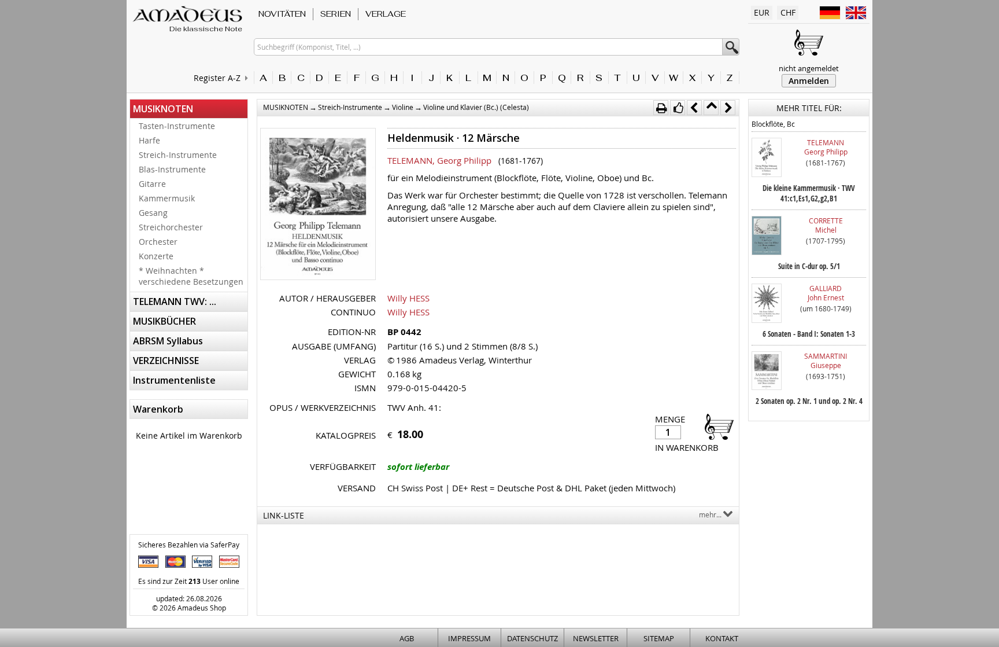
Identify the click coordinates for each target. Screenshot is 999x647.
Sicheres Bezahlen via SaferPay (188, 544)
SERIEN (335, 14)
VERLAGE (385, 14)
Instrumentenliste (174, 380)
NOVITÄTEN (282, 14)
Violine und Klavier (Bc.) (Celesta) (476, 107)
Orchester (158, 241)
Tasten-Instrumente (177, 125)
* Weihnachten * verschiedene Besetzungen (191, 276)
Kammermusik (167, 198)
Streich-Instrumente (178, 154)
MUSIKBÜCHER (164, 321)
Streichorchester (171, 227)
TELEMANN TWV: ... (174, 301)
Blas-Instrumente (172, 169)
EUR (762, 12)
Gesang (153, 212)
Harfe (149, 140)
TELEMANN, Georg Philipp (439, 160)
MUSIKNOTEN (163, 108)
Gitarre (152, 183)
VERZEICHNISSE (166, 360)
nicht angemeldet (809, 68)
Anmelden (809, 80)
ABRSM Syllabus (168, 340)
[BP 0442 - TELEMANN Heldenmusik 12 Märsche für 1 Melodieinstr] (318, 205)
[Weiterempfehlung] (677, 107)
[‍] (715, 426)
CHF (788, 12)
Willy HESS (408, 298)
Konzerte (156, 256)
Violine (402, 107)
